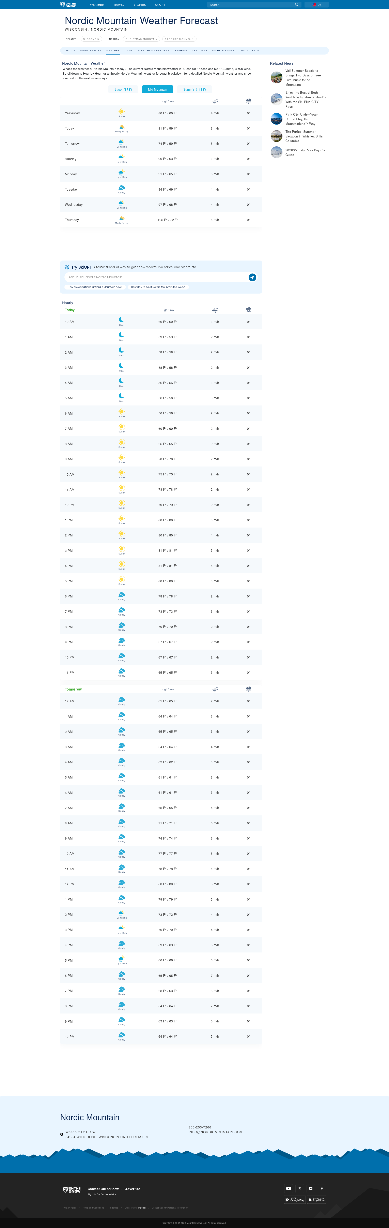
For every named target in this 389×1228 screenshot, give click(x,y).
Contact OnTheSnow (103, 1189)
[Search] (296, 5)
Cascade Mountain (179, 39)
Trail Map (199, 50)
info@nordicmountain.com (216, 1132)
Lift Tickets (249, 50)
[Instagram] (311, 1188)
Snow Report (91, 50)
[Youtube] (288, 1188)
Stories (140, 4)
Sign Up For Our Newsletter (102, 1194)
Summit (194, 89)
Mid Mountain (157, 89)
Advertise (132, 1189)
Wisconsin (91, 39)
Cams (129, 50)
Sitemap (114, 1207)
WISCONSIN (76, 29)
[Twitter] (299, 1188)
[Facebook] (322, 1188)
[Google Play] (295, 1199)
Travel (118, 4)
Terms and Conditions (93, 1207)
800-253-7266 (200, 1127)
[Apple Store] (316, 1199)
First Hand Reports (154, 50)
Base (123, 89)
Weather (97, 4)
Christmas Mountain (142, 39)
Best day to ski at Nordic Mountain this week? (158, 287)
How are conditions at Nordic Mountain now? (95, 287)
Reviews (180, 50)
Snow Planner (223, 50)
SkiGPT (160, 4)
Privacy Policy (69, 1207)
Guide (70, 50)
